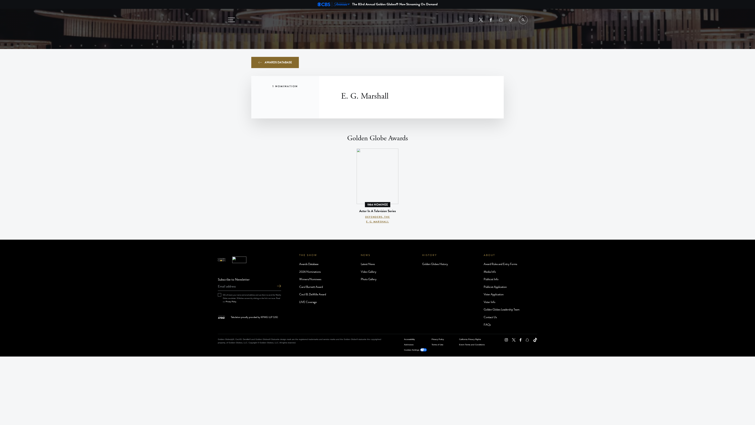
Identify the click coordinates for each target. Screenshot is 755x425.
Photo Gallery (369, 279)
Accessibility (409, 339)
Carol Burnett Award (311, 287)
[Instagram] (471, 20)
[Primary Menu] (231, 20)
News (365, 255)
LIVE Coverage (308, 302)
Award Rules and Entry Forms (500, 264)
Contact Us (490, 317)
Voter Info (489, 302)
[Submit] (279, 286)
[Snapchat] (501, 20)
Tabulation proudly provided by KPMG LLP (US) (254, 317)
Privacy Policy (231, 301)
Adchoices (408, 345)
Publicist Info (491, 279)
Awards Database (278, 62)
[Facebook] (491, 20)
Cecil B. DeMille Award (312, 294)
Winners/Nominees (310, 279)
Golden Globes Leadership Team (501, 309)
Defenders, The (377, 217)
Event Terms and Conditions (472, 345)
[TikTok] (511, 20)
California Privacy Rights (470, 339)
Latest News (368, 264)
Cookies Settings (411, 350)
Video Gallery (368, 272)
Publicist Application (495, 287)
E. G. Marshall (377, 222)
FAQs (487, 324)
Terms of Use (437, 345)
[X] (481, 20)
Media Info (490, 272)
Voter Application (494, 294)
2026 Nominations (310, 272)
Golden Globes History (435, 264)
